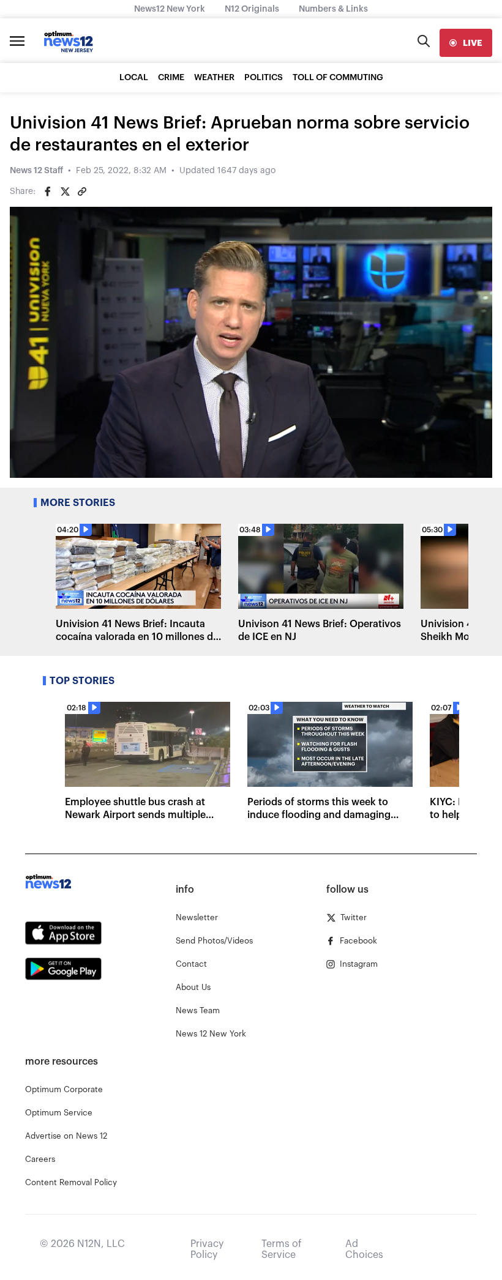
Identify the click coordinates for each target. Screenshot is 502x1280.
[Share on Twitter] (65, 191)
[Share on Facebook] (48, 191)
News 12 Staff (36, 170)
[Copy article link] (82, 191)
